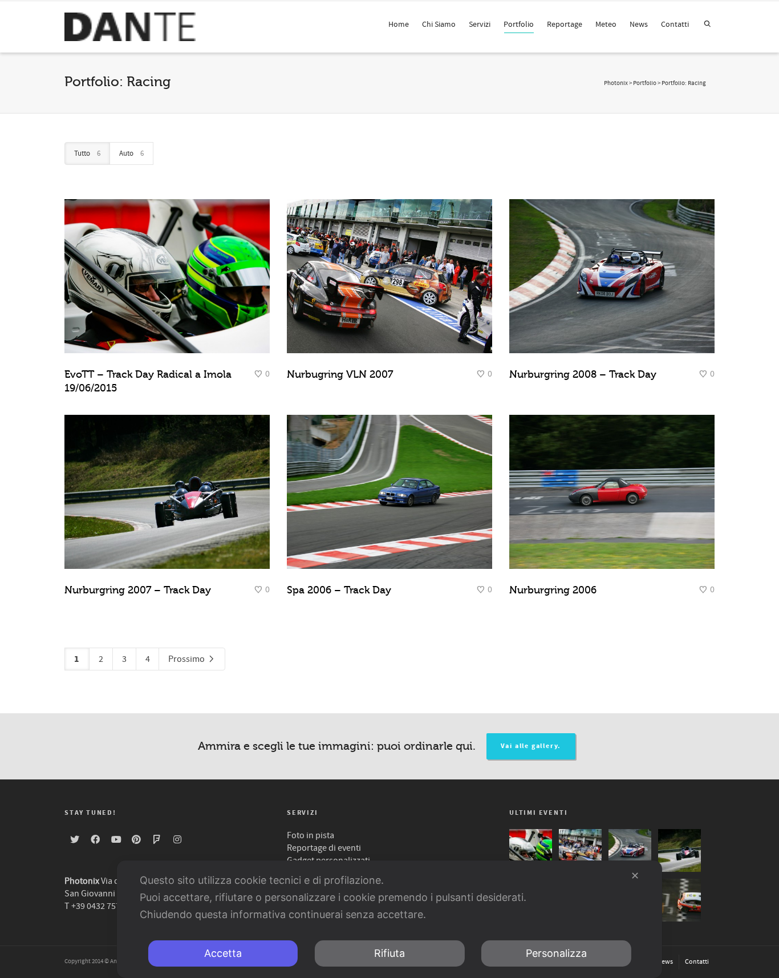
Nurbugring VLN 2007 (340, 374)
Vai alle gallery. (531, 746)
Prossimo (187, 659)
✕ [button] (635, 876)
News (639, 24)
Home (398, 24)
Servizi (479, 24)
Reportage (564, 24)
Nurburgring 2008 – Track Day (582, 374)
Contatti (675, 24)
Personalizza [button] (556, 953)
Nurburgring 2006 (553, 590)
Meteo (605, 24)
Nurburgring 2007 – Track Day (137, 590)
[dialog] (389, 919)
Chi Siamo (439, 24)
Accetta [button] (223, 953)
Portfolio (519, 24)
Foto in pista (310, 835)
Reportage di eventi (324, 848)
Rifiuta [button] (389, 953)
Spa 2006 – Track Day (339, 590)
